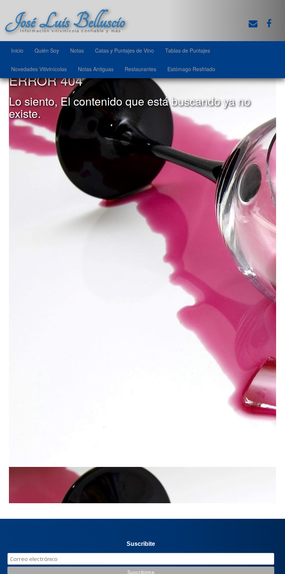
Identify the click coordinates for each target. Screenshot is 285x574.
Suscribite (141, 544)
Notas (77, 50)
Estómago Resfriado (191, 69)
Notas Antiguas (96, 69)
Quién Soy (47, 50)
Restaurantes (140, 69)
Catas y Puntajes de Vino (124, 50)
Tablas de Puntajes (187, 50)
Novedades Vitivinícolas (39, 69)
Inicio (17, 50)
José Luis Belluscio (65, 21)
